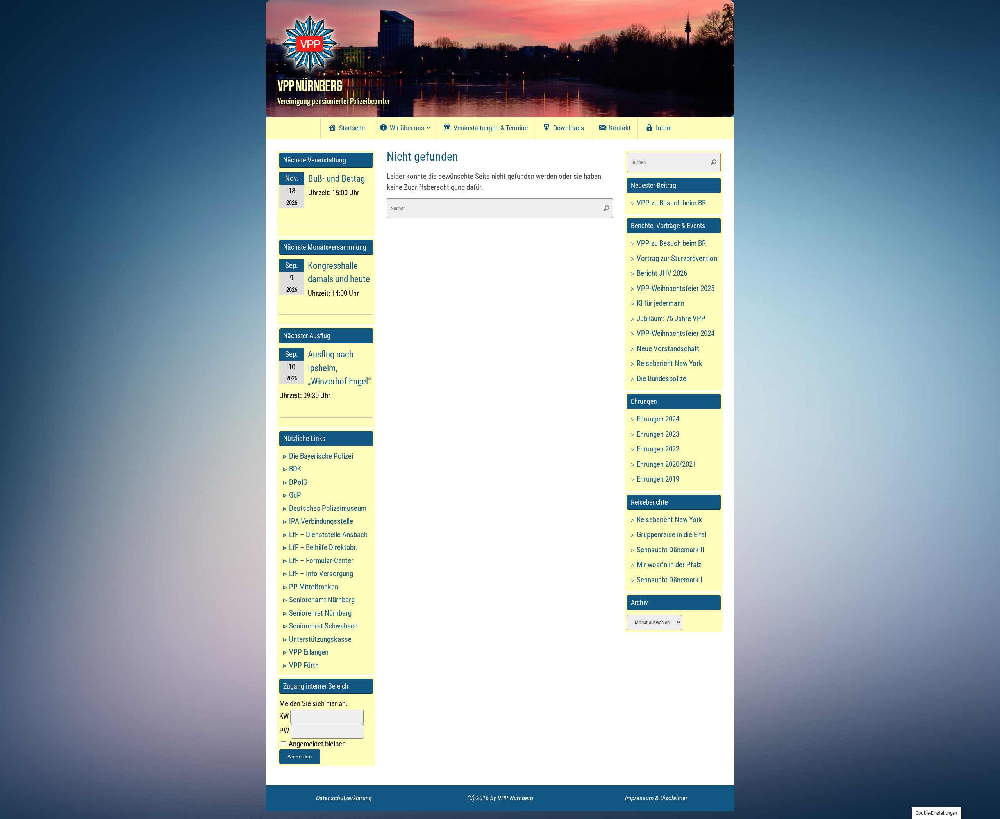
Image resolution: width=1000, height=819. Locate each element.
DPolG (298, 482)
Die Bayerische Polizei (321, 455)
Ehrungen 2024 (658, 418)
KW (284, 716)
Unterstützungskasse (320, 639)
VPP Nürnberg (309, 86)
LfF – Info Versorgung (321, 573)
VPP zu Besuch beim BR (671, 202)
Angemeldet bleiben (316, 743)
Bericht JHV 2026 (662, 273)
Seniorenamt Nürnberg (322, 599)
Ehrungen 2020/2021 (666, 464)
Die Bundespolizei (662, 378)
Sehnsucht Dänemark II (670, 549)
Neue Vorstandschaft (668, 348)
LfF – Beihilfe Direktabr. (323, 547)
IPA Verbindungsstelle (321, 521)
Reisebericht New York (669, 363)
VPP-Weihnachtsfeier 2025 (675, 288)
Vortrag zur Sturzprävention (677, 258)
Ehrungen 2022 (658, 448)
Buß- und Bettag (336, 178)
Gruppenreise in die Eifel (671, 534)
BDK (295, 468)
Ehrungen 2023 (658, 434)
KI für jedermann (660, 303)
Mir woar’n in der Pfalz (669, 564)
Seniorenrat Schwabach (323, 625)
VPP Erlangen (309, 652)
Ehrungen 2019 (658, 479)
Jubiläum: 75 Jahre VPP (671, 318)
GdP (295, 495)
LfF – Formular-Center (321, 560)
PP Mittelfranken (313, 586)
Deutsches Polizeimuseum (327, 508)
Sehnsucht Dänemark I (669, 579)
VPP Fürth (304, 665)
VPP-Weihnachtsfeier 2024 (675, 333)
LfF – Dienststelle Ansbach (328, 534)
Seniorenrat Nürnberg (320, 612)
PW (284, 730)
